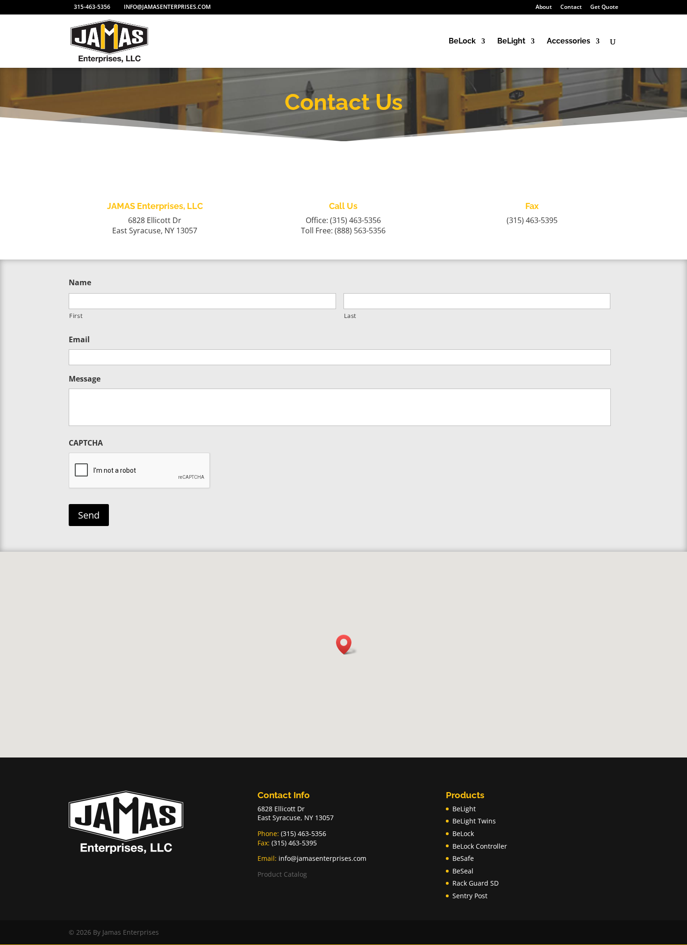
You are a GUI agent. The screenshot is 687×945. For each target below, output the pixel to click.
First (76, 315)
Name (80, 283)
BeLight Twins (474, 820)
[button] (347, 645)
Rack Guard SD (475, 883)
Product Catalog (282, 874)
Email (79, 340)
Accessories (568, 41)
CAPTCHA (86, 443)
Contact (571, 7)
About (544, 7)
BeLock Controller (479, 846)
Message (84, 379)
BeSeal (462, 870)
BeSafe (463, 858)
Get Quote (604, 7)
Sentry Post (469, 895)
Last (350, 315)
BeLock (462, 41)
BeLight (511, 41)
